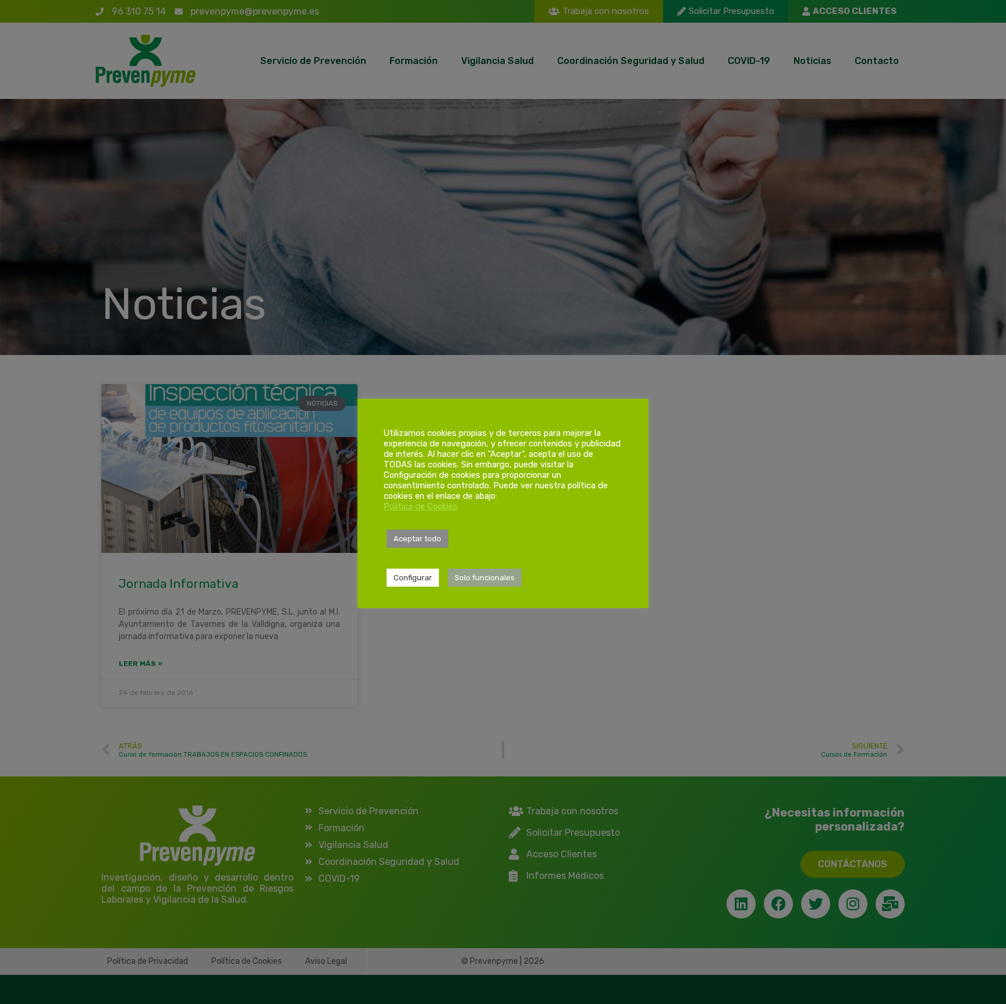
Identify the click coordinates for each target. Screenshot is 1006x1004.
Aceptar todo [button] (417, 538)
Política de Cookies (421, 506)
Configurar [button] (413, 577)
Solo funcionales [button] (485, 577)
